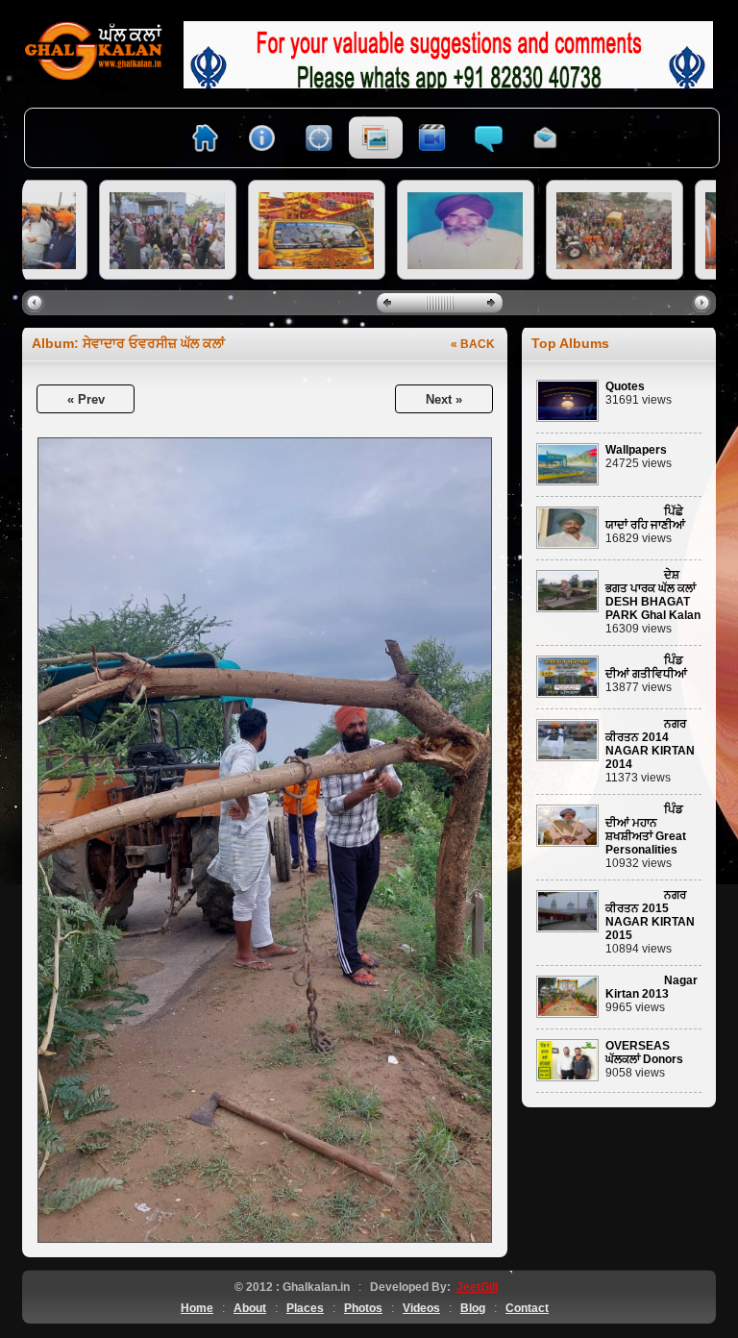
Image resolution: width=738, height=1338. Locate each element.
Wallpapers (636, 450)
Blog (472, 1308)
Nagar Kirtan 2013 (651, 987)
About (250, 1308)
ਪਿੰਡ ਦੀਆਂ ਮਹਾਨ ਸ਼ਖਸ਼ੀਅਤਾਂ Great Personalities (645, 829)
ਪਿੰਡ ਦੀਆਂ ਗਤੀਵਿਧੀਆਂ (646, 667)
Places (305, 1308)
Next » (444, 399)
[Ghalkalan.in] (93, 28)
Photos (363, 1308)
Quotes (625, 386)
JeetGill (477, 1287)
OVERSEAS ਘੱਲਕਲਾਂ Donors (644, 1052)
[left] (37, 301)
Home (197, 1308)
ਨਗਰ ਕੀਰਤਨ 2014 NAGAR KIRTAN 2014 (650, 744)
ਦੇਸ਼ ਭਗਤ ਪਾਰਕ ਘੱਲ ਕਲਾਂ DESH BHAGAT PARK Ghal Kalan (653, 595)
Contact (527, 1308)
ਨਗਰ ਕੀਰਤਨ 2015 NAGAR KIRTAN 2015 (650, 915)
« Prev (86, 399)
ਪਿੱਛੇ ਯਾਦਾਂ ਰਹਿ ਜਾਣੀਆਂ (645, 518)
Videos (421, 1308)
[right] (704, 301)
